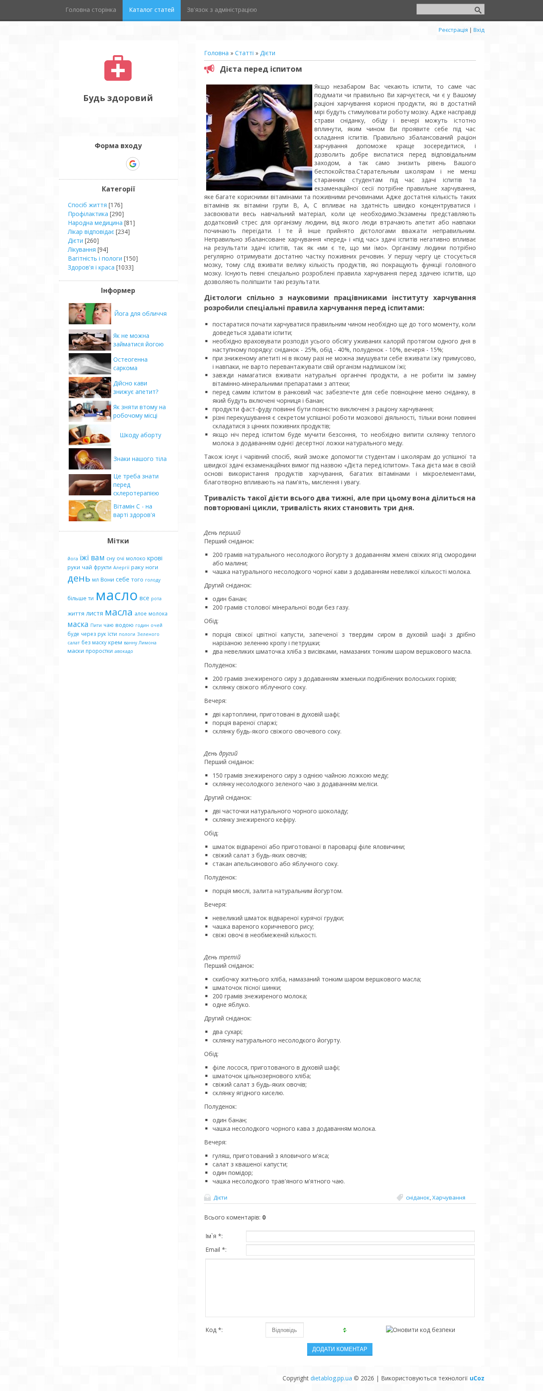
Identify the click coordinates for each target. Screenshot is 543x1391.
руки (73, 567)
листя (94, 613)
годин (142, 625)
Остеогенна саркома (130, 363)
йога (72, 559)
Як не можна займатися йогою (138, 340)
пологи (127, 634)
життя (75, 613)
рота (156, 598)
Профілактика (88, 214)
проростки (99, 651)
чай (87, 567)
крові (154, 558)
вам (98, 557)
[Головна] (118, 79)
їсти (112, 634)
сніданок (418, 1197)
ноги (152, 567)
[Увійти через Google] (133, 164)
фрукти (103, 567)
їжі (84, 557)
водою (124, 625)
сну (110, 558)
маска (78, 624)
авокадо (124, 651)
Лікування (82, 249)
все (144, 597)
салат (73, 643)
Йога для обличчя (140, 313)
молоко (136, 558)
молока (158, 613)
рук (102, 634)
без (85, 642)
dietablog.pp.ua (331, 1378)
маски (75, 651)
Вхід (478, 30)
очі (120, 558)
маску (99, 642)
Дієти (267, 53)
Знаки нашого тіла (140, 459)
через (88, 634)
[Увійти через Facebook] (118, 163)
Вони (107, 579)
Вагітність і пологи (95, 258)
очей (156, 625)
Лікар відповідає (91, 232)
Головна (216, 53)
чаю (109, 625)
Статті (244, 53)
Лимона (148, 643)
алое (140, 613)
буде (73, 634)
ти (91, 598)
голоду (152, 580)
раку (137, 567)
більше (77, 598)
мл (95, 579)
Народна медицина (95, 223)
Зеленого (148, 634)
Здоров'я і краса (91, 267)
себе (122, 579)
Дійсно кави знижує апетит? (135, 387)
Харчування (448, 1197)
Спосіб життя (87, 205)
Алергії (121, 567)
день (78, 578)
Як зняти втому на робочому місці (139, 411)
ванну (130, 643)
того (137, 579)
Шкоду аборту (140, 435)
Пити (96, 625)
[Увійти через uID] (103, 163)
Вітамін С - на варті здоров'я (134, 510)
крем (115, 642)
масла (119, 611)
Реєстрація (453, 30)
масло (116, 594)
